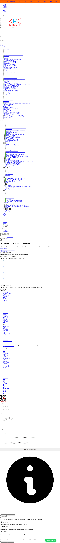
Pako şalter (5, 368)
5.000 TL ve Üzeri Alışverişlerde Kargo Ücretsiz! (25, 1)
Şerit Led (4, 312)
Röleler (10, 124)
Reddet (26, 511)
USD (5, 16)
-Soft (25, 449)
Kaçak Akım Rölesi (6, 365)
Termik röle (5, 318)
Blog (4, 327)
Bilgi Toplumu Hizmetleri (7, 341)
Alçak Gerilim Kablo (18, 179)
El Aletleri (5, 298)
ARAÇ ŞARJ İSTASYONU (8, 114)
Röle (4, 350)
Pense (9, 199)
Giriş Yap (2, 238)
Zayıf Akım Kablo (16, 180)
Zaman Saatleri (14, 132)
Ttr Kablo (4, 322)
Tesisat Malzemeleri (17, 162)
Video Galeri (5, 340)
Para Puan (5, 9)
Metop (4, 385)
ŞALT (4, 48)
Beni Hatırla (4, 237)
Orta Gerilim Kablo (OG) (20, 178)
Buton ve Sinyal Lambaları (21, 128)
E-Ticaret (27, 449)
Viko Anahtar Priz (6, 319)
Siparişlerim (5, 5)
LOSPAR (4, 391)
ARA (13, 27)
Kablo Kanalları (15, 165)
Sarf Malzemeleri (15, 144)
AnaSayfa (5, 4)
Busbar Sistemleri (16, 155)
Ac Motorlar (13, 192)
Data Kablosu (5, 321)
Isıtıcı (9, 148)
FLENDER (5, 387)
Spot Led (4, 314)
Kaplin (4, 359)
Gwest (4, 382)
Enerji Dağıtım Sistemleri (20, 130)
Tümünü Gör (7, 141)
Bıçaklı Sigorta (5, 301)
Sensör (10, 185)
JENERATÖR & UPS (7, 117)
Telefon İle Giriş (6, 231)
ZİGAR (4, 390)
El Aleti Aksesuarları (18, 201)
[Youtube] (6, 283)
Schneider (5, 386)
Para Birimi (5, 226)
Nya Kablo (5, 302)
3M (3, 393)
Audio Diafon (5, 313)
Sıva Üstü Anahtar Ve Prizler (22, 156)
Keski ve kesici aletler (18, 200)
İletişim (4, 8)
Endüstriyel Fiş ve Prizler (20, 152)
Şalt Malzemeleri (6, 292)
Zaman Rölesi (5, 317)
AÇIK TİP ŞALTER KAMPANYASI (7, 250)
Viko (4, 375)
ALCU (4, 392)
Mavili (4, 384)
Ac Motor (4, 304)
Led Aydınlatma (15, 171)
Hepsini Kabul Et (11, 515)
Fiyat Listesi (5, 12)
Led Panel (5, 315)
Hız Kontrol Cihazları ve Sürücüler (25, 186)
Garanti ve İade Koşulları (7, 335)
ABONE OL (14, 256)
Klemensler (12, 146)
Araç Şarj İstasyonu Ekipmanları (24, 206)
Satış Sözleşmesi (6, 334)
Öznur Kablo (5, 378)
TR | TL (6, 224)
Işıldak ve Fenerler (16, 170)
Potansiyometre (5, 364)
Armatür (10, 173)
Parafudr (11, 138)
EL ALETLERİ (6, 109)
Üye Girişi (5, 230)
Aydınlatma (5, 294)
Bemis (4, 379)
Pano (9, 159)
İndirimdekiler (5, 330)
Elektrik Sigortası (6, 362)
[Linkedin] (6, 277)
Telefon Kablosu (6, 320)
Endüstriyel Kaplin (16, 193)
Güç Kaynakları (15, 157)
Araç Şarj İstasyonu (6, 299)
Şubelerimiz (5, 7)
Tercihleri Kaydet (10, 541)
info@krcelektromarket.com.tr (8, 346)
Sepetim (4, 331)
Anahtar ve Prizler (16, 164)
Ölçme (10, 131)
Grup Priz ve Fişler (16, 163)
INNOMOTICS (6, 388)
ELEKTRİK (5, 66)
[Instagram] (6, 271)
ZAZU (4, 389)
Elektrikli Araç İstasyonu (7, 358)
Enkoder (11, 188)
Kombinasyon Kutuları (19, 153)
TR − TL (6, 15)
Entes (4, 381)
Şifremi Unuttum (10, 237)
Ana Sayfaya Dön (3, 248)
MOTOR (4, 106)
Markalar (4, 10)
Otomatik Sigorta (6, 316)
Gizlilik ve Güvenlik (6, 336)
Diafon (10, 158)
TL (3, 16)
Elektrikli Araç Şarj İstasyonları (23, 205)
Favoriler (4, 14)
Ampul (4, 351)
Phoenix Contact (6, 374)
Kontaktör (12, 125)
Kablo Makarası (15, 151)
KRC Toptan (5, 11)
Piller (9, 210)
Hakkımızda (5, 6)
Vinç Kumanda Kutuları (19, 134)
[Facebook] (6, 265)
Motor (4, 297)
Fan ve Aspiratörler (17, 160)
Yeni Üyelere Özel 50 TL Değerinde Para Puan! (45, 1)
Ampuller (11, 174)
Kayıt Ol (6, 238)
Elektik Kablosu (6, 295)
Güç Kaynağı (5, 353)
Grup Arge (5, 383)
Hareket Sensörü (6, 357)
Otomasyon (5, 296)
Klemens (4, 354)
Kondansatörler (15, 139)
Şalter (9, 133)
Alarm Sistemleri (15, 145)
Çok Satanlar (5, 329)
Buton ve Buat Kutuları (19, 154)
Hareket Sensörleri (16, 169)
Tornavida (12, 198)
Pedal (9, 147)
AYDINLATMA (6, 89)
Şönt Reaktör (13, 135)
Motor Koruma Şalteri (7, 367)
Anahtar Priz (5, 300)
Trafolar (10, 129)
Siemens (4, 373)
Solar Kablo (13, 181)
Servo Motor (13, 187)
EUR (7, 16)
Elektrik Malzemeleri (7, 293)
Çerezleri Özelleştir (4, 515)
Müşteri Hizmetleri (6, 326)
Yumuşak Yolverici (16, 137)
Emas (4, 380)
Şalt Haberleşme (15, 140)
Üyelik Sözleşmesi (6, 333)
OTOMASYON (6, 101)
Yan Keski (5, 369)
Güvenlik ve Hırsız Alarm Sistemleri (26, 161)
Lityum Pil (5, 308)
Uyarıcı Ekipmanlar (17, 150)
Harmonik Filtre (15, 136)
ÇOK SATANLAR (4, 251)
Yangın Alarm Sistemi (7, 366)
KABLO (4, 95)
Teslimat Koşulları (6, 337)
